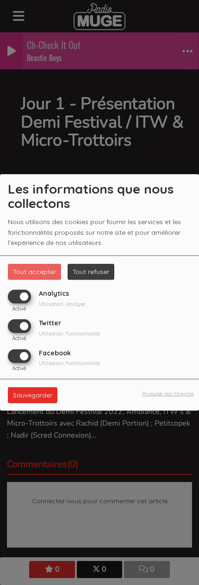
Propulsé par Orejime (168, 393)
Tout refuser (91, 272)
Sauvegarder (32, 394)
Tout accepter (34, 272)
